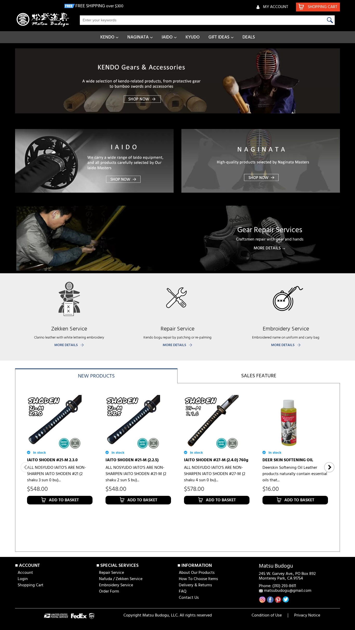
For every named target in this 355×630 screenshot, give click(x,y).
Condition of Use (267, 615)
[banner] (177, 80)
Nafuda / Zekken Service (120, 579)
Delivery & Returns (195, 585)
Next (329, 467)
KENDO (107, 37)
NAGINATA (138, 37)
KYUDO (193, 37)
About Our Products (197, 572)
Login (23, 579)
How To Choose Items (198, 579)
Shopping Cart (30, 585)
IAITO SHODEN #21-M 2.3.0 (52, 460)
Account (25, 572)
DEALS (248, 37)
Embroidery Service (116, 585)
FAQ (182, 591)
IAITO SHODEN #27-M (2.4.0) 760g (216, 460)
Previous (26, 467)
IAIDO (167, 37)
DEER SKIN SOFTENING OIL (287, 460)
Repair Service (111, 572)
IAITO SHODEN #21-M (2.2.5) (132, 460)
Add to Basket (64, 500)
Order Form (109, 591)
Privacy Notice (307, 615)
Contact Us (189, 597)
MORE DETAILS (66, 345)
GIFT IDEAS (218, 37)
